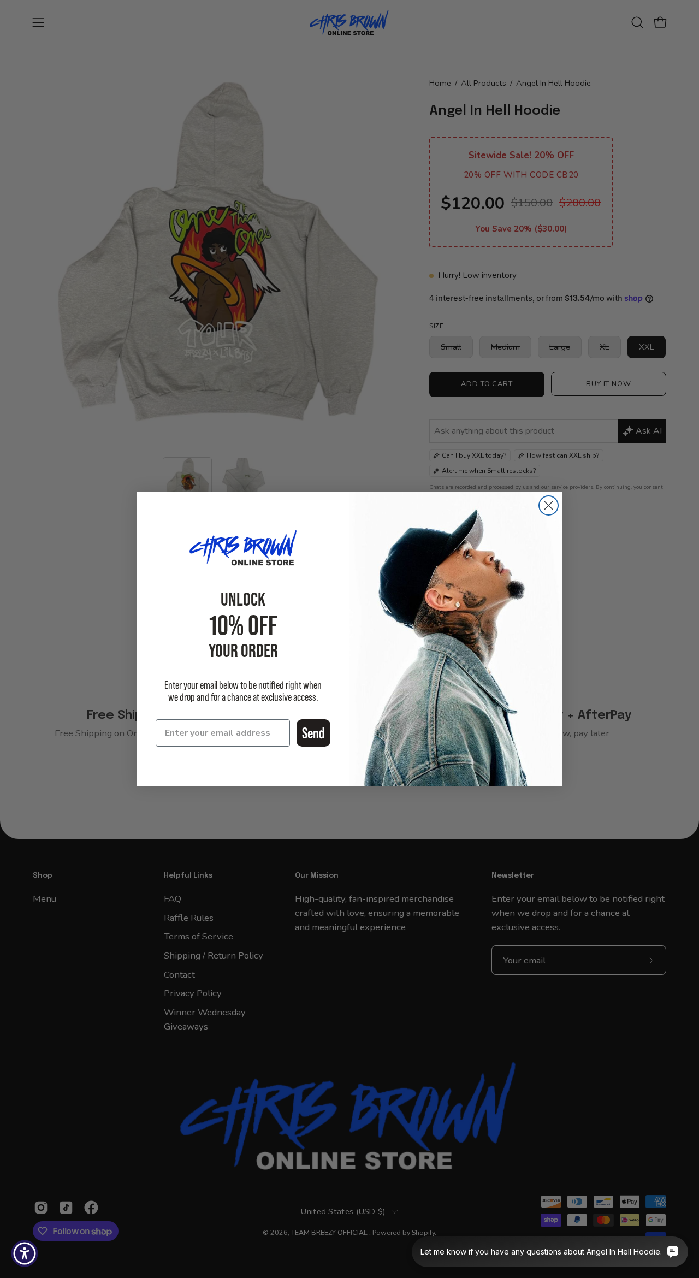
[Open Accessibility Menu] (24, 1253)
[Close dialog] (548, 505)
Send (313, 733)
